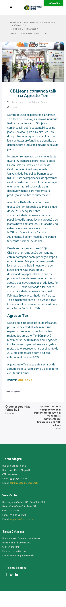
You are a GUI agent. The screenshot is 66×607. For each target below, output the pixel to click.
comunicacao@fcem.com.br (24, 483)
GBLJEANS (25, 380)
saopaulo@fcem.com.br (22, 519)
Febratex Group (39, 102)
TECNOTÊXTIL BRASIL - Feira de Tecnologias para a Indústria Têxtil (32, 24)
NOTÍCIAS (17, 29)
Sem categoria (31, 29)
